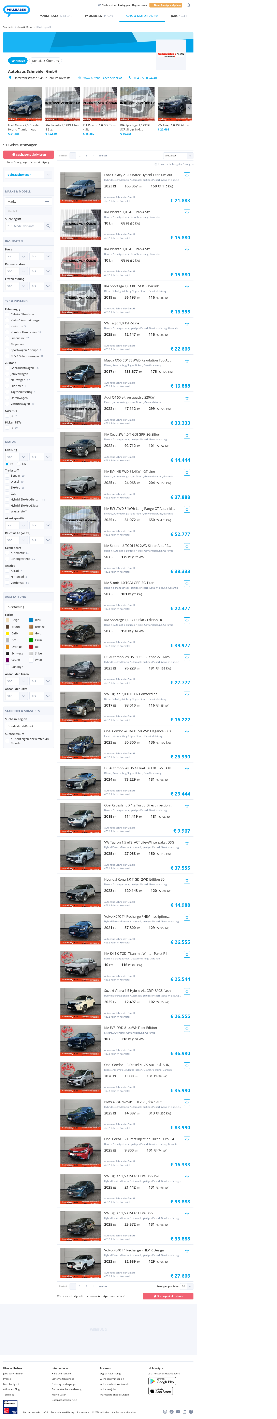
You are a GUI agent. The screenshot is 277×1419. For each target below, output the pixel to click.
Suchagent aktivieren (170, 1296)
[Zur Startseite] (16, 11)
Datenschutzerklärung (64, 1400)
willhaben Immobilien (112, 1379)
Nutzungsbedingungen (64, 1384)
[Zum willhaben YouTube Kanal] (178, 1411)
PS (12, 464)
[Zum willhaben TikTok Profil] (171, 1411)
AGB (45, 1412)
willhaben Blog (11, 1389)
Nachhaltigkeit (11, 1384)
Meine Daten (59, 1394)
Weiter (103, 155)
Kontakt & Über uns (45, 61)
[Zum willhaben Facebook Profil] (191, 1411)
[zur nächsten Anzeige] (189, 109)
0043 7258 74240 (145, 78)
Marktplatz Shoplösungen (114, 1394)
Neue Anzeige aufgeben (167, 4)
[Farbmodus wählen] (189, 5)
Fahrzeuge (18, 61)
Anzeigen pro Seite (167, 1286)
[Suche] (48, 226)
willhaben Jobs (108, 1389)
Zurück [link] (63, 155)
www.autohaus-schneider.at (103, 78)
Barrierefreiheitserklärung (67, 1389)
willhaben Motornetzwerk (114, 1384)
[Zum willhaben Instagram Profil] (165, 1411)
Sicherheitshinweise (63, 1379)
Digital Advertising (110, 1373)
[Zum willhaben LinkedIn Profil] (184, 1411)
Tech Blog (8, 1394)
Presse (7, 1379)
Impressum (83, 1412)
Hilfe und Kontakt (61, 1373)
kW (24, 464)
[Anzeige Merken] (187, 175)
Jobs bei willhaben (13, 1373)
